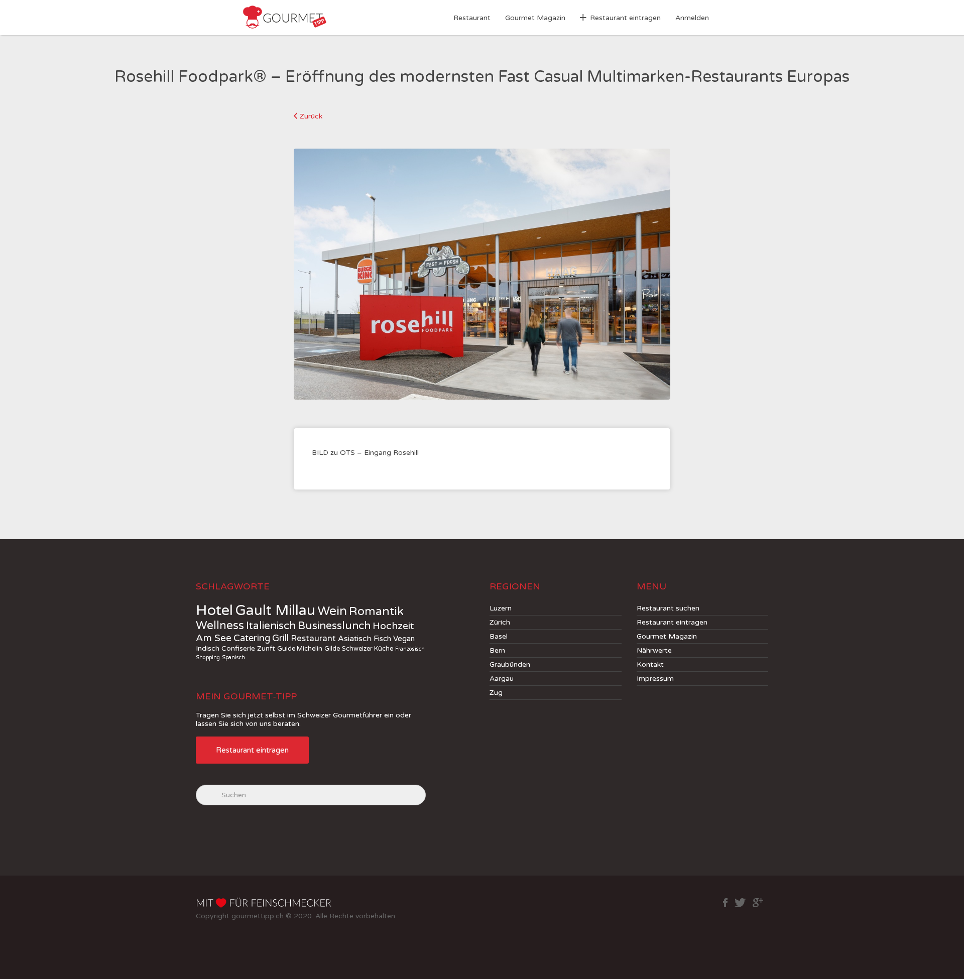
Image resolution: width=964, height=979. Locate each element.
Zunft (266, 648)
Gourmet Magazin (535, 18)
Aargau (502, 678)
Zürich (500, 622)
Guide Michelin (299, 649)
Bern (497, 650)
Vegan (404, 638)
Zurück (311, 116)
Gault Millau (275, 610)
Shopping (208, 657)
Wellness (220, 625)
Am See (213, 638)
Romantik (376, 611)
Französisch (410, 649)
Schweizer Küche (367, 649)
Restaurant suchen (668, 608)
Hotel (214, 610)
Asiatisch (355, 639)
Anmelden (692, 18)
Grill (280, 638)
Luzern (501, 608)
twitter (740, 903)
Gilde (332, 649)
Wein (332, 611)
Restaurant (472, 18)
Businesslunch (334, 626)
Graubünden (510, 664)
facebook (725, 903)
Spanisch (233, 657)
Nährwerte (654, 650)
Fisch (382, 638)
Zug (496, 692)
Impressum (655, 678)
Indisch (207, 648)
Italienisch (271, 626)
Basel (499, 636)
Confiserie (238, 648)
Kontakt (650, 664)
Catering (251, 638)
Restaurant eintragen (625, 18)
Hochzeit (393, 626)
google (758, 903)
